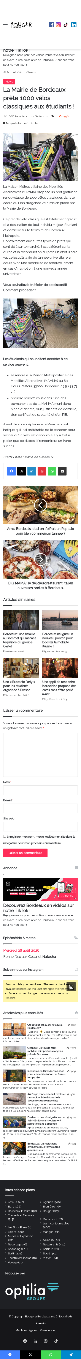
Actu (22, 72)
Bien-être (49, 1206)
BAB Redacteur (18, 116)
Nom (7, 782)
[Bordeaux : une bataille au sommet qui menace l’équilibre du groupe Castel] (21, 620)
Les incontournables (56, 1223)
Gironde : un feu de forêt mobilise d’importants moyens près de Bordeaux (45, 1051)
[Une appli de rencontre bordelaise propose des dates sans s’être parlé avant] (60, 668)
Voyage (12, 1262)
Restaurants (50, 1244)
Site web (8, 818)
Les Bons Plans (17, 1227)
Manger (48, 1231)
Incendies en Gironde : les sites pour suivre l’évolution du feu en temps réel (46, 1074)
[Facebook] (11, 471)
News (32, 72)
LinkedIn (73, 24)
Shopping (14, 1249)
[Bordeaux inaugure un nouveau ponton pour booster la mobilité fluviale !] (60, 620)
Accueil (11, 72)
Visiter (47, 1258)
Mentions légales (26, 1330)
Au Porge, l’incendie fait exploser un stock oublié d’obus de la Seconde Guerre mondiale (46, 1097)
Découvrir (49, 1219)
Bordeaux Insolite (19, 1211)
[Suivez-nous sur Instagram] (71, 987)
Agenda (48, 1202)
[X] (21, 471)
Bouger (47, 1211)
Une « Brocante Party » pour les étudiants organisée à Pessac (19, 686)
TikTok (66, 24)
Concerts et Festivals (21, 1215)
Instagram (58, 24)
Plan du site (47, 1330)
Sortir (46, 1249)
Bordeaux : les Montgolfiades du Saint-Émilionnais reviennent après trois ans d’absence (46, 1120)
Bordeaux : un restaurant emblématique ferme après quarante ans (43, 1147)
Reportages (15, 1244)
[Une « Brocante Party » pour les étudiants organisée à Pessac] (21, 668)
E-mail (8, 800)
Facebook (51, 24)
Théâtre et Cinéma (19, 1258)
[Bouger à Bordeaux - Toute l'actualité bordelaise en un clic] (21, 25)
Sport (46, 1253)
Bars (11, 1206)
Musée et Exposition (20, 1236)
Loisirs (12, 1231)
